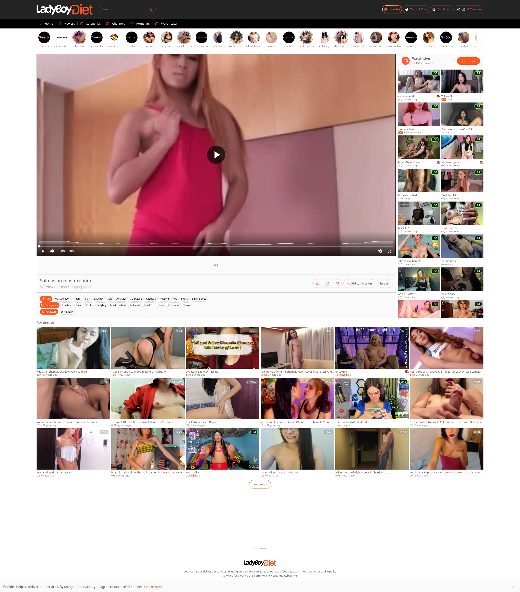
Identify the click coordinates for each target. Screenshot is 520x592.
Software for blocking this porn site (243, 575)
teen (77, 298)
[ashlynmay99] (419, 85)
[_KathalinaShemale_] (419, 250)
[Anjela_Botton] (419, 283)
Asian (79, 305)
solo (109, 298)
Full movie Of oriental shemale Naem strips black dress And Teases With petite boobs (297, 371)
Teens (186, 305)
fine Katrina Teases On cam (202, 422)
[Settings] (380, 251)
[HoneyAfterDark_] (419, 184)
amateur (121, 298)
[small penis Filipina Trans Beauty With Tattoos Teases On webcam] (446, 453)
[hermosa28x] (462, 250)
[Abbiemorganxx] (462, 151)
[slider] (216, 246)
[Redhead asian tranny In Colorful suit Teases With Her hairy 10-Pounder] (446, 402)
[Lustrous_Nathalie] (462, 316)
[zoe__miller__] (222, 453)
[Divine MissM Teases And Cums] (297, 453)
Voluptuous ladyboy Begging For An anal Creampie (67, 422)
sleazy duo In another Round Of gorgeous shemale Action (295, 422)
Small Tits (149, 305)
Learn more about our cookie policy (314, 571)
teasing (164, 298)
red (175, 298)
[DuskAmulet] (462, 184)
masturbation (62, 298)
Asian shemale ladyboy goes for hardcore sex (362, 472)
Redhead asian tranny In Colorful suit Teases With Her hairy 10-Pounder (446, 422)
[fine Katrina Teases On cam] (222, 402)
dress (184, 298)
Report (384, 283)
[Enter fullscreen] (389, 251)
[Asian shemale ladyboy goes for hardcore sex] (372, 453)
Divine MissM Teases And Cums (279, 472)
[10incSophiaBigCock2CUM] (372, 402)
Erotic (89, 305)
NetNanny (277, 575)
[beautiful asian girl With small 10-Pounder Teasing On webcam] (148, 453)
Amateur (67, 305)
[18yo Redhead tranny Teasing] (73, 453)
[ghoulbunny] (419, 316)
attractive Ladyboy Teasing (202, 371)
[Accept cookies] (513, 586)
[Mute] (52, 251)
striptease (136, 298)
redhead (151, 298)
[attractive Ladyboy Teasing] (222, 351)
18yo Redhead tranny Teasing (54, 472)
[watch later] (41, 332)
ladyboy (98, 298)
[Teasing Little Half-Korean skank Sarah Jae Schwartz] (148, 402)
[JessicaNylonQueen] (419, 151)
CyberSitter (291, 575)
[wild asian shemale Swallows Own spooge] (73, 351)
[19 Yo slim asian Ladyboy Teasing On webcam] (148, 351)
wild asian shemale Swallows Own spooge (62, 371)
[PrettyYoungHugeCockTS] (462, 118)
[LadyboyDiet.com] (65, 9)
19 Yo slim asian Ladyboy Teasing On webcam (138, 371)
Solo (161, 305)
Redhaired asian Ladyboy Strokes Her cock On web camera (445, 371)
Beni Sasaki (67, 311)
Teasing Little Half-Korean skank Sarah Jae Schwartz (142, 422)
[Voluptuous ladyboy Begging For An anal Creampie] (73, 402)
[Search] (151, 9)
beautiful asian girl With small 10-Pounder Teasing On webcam (147, 472)
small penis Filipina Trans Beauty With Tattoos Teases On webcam (446, 472)
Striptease (173, 305)
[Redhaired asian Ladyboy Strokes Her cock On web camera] (446, 351)
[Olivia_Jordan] (462, 217)
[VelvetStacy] (462, 283)
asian (87, 298)
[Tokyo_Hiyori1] (462, 85)
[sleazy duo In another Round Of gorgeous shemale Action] (297, 402)
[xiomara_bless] (419, 118)
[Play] (216, 155)
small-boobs (199, 298)
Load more (260, 484)
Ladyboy (101, 305)
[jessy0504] (372, 351)
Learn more (153, 586)
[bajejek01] (419, 217)
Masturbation (118, 305)
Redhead (135, 305)
